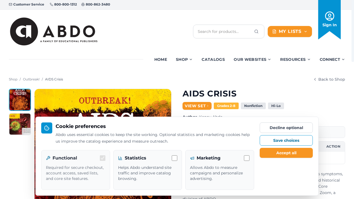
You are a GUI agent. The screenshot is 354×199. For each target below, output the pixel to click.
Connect (330, 59)
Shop (182, 59)
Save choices (286, 140)
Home (160, 59)
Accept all (286, 152)
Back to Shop (331, 79)
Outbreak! (31, 79)
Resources (293, 59)
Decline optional (286, 127)
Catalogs (213, 59)
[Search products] (256, 31)
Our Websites (250, 59)
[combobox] (224, 31)
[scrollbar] (353, 31)
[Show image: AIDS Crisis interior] (20, 124)
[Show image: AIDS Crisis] (20, 100)
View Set (195, 105)
